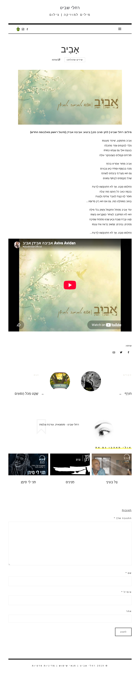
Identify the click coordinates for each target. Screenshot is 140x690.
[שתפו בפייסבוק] (128, 352)
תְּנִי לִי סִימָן (28, 482)
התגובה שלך (123, 518)
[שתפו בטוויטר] (121, 352)
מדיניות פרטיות (43, 666)
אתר (129, 611)
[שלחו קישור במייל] (114, 352)
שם (129, 573)
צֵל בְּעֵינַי (112, 482)
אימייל (126, 592)
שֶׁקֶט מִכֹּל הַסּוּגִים (39, 385)
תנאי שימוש (67, 666)
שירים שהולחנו (75, 59)
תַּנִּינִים (70, 482)
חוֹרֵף (101, 385)
